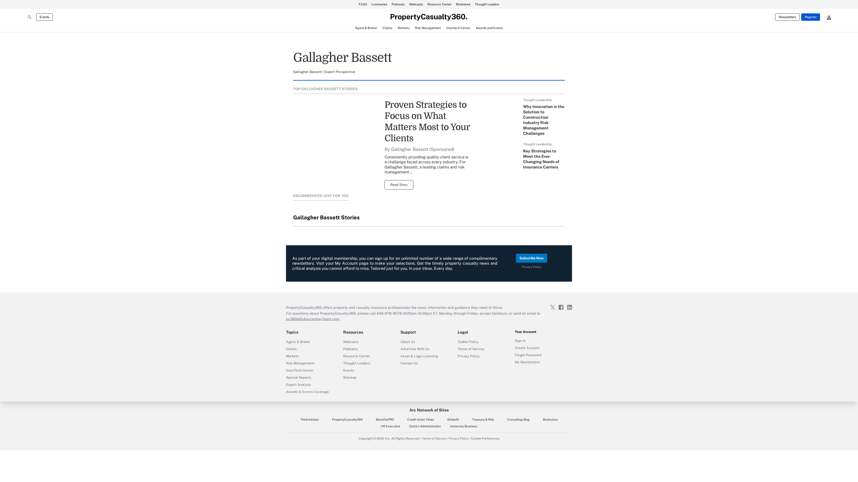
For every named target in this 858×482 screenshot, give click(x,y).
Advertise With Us (414, 349)
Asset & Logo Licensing (419, 356)
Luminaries (379, 4)
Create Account (527, 348)
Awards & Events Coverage (307, 392)
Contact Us (409, 363)
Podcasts (398, 4)
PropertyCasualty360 (347, 419)
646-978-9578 (389, 313)
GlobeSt (453, 419)
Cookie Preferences (485, 438)
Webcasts (416, 4)
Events (44, 17)
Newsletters (787, 17)
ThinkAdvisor (309, 419)
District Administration (425, 426)
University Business (463, 426)
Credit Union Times (420, 419)
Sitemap (349, 377)
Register (811, 17)
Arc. (388, 438)
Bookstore (463, 4)
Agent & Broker (298, 342)
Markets (292, 356)
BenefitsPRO (385, 419)
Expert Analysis (298, 384)
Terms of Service (471, 349)
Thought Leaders (487, 4)
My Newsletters (527, 362)
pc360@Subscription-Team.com (312, 319)
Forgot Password (528, 355)
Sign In (520, 341)
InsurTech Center (299, 370)
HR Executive (390, 426)
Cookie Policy (468, 342)
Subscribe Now (531, 258)
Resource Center (439, 4)
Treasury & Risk (483, 419)
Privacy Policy (532, 267)
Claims (291, 349)
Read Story (399, 185)
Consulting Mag (518, 419)
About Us (407, 342)
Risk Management (300, 363)
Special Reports (298, 377)
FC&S (363, 4)
